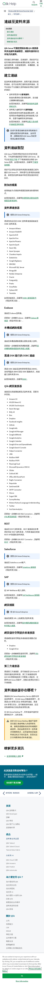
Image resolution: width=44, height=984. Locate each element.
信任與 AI (9, 892)
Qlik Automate (11, 870)
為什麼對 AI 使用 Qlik (14, 895)
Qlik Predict (10, 867)
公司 (8, 921)
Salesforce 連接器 (29, 567)
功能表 (41, 4)
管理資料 (16, 14)
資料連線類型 (12, 35)
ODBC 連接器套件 (29, 298)
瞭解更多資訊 (12, 42)
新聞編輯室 (10, 945)
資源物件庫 (10, 827)
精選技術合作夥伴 (13, 902)
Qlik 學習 (9, 821)
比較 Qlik (9, 899)
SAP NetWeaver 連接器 (31, 595)
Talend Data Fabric (13, 850)
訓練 (8, 817)
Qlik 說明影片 (11, 810)
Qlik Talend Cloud (12, 846)
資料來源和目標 (12, 906)
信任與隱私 (10, 888)
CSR (7, 927)
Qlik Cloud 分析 (12, 860)
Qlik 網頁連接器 (10, 516)
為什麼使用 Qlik (12, 882)
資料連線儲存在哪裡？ (15, 38)
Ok (22, 976)
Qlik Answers (11, 863)
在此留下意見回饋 (13, 782)
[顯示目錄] (5, 11)
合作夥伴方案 (11, 938)
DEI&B (8, 931)
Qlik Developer (11, 814)
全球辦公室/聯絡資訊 (14, 948)
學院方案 (9, 934)
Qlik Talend (10, 843)
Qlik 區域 (9, 909)
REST (6, 542)
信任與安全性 (11, 885)
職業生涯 (9, 941)
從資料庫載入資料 (14, 756)
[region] (22, 968)
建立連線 (10, 32)
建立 (9, 14)
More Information (22, 981)
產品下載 (13, 159)
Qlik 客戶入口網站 (13, 824)
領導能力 (9, 924)
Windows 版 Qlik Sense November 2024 (20, 11)
